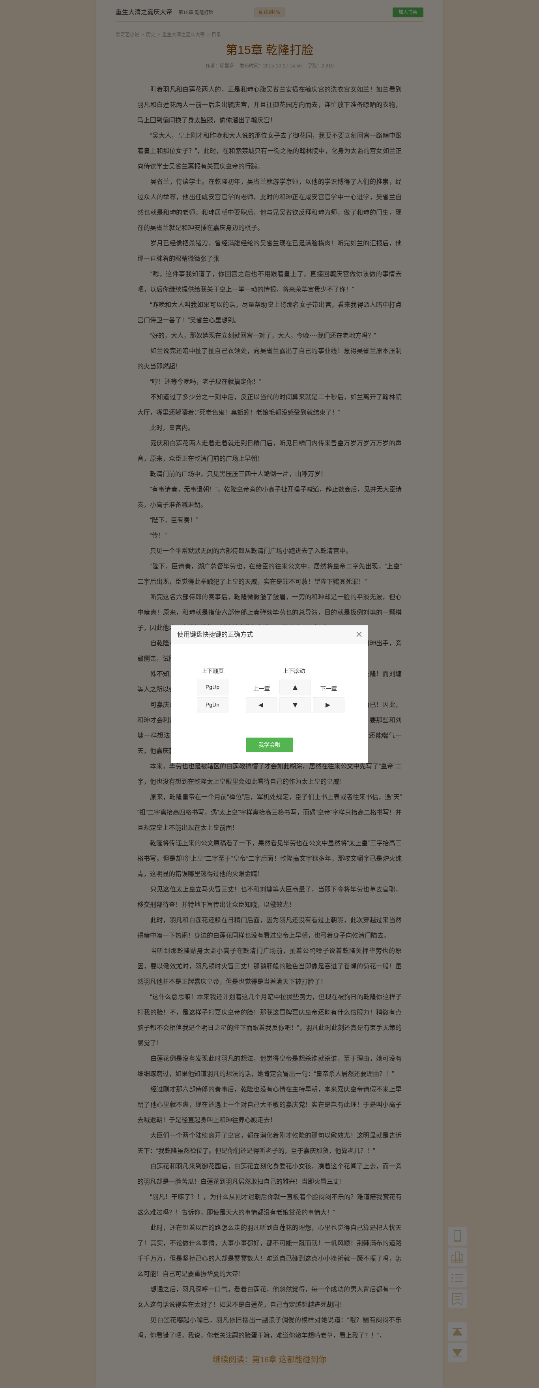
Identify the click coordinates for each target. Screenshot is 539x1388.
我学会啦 (269, 745)
